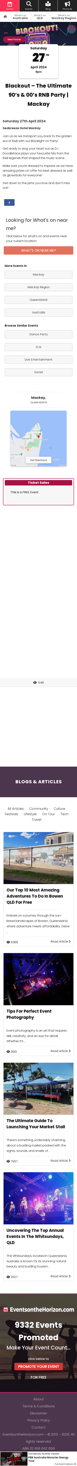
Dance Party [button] (38, 334)
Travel (36, 819)
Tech (64, 814)
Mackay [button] (38, 274)
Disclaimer (38, 1413)
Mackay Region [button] (38, 287)
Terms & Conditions (38, 1406)
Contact (39, 1427)
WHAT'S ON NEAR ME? (38, 250)
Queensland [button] (38, 300)
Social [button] (38, 372)
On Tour (48, 814)
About (38, 1399)
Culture (59, 808)
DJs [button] (38, 347)
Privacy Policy (38, 1420)
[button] (9, 202)
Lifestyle (30, 814)
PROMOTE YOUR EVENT (38, 1366)
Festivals (11, 814)
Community (38, 808)
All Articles (16, 808)
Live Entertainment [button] (39, 359)
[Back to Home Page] (3, 17)
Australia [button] (38, 312)
